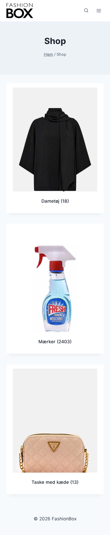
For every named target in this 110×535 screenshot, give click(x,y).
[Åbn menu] (99, 10)
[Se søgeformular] (86, 10)
